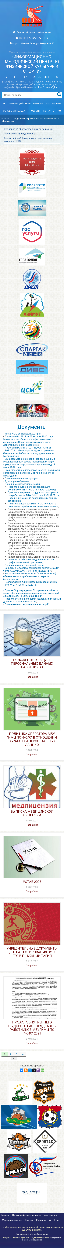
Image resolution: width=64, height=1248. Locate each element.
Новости (35, 111)
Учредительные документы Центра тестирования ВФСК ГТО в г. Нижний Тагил (32, 952)
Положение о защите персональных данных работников (32, 663)
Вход (56, 1220)
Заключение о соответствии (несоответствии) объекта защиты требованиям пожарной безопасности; (29, 576)
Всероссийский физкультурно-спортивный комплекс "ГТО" (28, 140)
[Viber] (38, 1070)
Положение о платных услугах (22, 478)
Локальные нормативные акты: (22, 484)
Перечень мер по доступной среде (24, 565)
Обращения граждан (14, 111)
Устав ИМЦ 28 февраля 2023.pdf (23, 433)
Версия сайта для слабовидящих (34, 32)
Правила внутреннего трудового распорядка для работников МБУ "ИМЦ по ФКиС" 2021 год (34, 494)
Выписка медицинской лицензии (32, 813)
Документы (8, 121)
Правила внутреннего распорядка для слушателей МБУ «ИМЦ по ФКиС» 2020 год (32, 488)
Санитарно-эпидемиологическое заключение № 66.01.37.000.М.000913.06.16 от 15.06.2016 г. (31, 569)
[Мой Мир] (30, 1070)
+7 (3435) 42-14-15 (38, 38)
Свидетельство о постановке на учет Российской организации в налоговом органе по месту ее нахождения (31, 473)
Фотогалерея (53, 103)
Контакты (48, 111)
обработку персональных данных (41, 1239)
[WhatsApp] (42, 1070)
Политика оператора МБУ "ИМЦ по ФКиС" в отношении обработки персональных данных (33, 505)
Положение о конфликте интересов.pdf (27, 604)
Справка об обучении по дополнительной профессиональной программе (31, 561)
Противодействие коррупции (26, 103)
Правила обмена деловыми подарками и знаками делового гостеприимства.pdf (32, 600)
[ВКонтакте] (21, 1070)
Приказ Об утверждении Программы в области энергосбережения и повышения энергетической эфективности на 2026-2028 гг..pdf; (31, 593)
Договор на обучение (17, 481)
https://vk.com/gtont (47, 87)
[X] (34, 1070)
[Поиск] (59, 95)
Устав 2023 (32, 882)
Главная (5, 118)
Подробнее (32, 677)
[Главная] (4, 103)
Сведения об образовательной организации (35, 118)
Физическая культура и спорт (20, 133)
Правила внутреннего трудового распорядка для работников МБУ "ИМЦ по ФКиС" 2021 (32, 1028)
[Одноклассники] (26, 1070)
